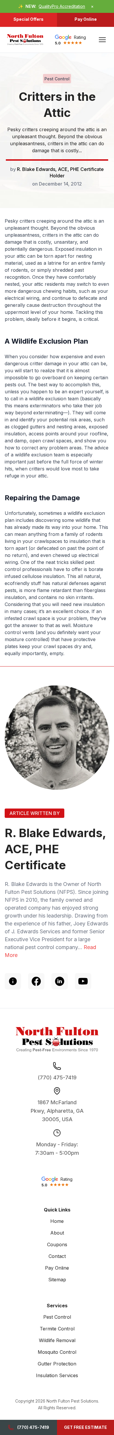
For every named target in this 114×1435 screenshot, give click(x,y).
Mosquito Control (57, 1352)
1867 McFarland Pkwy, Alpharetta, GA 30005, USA (57, 1111)
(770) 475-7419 (33, 1427)
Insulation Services (57, 1375)
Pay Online (86, 19)
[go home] (25, 39)
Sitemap (57, 1279)
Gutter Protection (57, 1364)
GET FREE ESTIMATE (85, 1427)
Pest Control (57, 1317)
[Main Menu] (102, 39)
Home (57, 1221)
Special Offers (28, 19)
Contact (57, 1256)
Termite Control (57, 1329)
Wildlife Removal (57, 1340)
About (57, 1233)
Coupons (57, 1244)
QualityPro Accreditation (62, 6)
